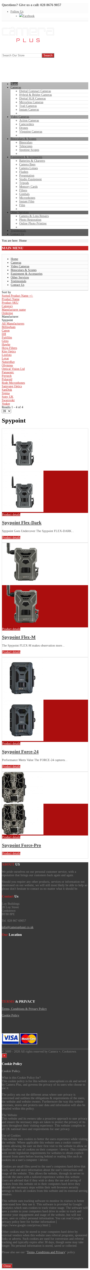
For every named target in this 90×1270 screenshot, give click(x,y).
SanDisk (7, 389)
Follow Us (16, 11)
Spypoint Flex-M (19, 637)
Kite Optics (9, 351)
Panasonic (8, 372)
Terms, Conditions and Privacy (46, 1252)
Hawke (6, 344)
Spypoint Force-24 (20, 751)
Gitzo (5, 341)
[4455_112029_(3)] (22, 833)
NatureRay (8, 362)
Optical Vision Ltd (13, 369)
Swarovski (8, 400)
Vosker (6, 403)
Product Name (10, 299)
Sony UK (7, 396)
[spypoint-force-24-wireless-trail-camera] (22, 740)
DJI (4, 334)
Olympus (7, 365)
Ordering (7, 313)
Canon (6, 330)
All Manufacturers (13, 323)
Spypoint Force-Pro (21, 845)
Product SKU (10, 302)
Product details (11, 514)
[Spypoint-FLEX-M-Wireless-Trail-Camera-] (22, 625)
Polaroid (7, 379)
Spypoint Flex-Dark (22, 522)
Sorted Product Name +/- (17, 295)
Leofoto (7, 355)
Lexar (5, 358)
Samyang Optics (12, 386)
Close (7, 1266)
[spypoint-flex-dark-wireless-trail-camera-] (22, 511)
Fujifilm (7, 337)
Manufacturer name (14, 309)
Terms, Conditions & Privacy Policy (24, 1009)
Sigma (6, 393)
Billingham (9, 327)
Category (7, 306)
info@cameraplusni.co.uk (17, 927)
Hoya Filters (9, 348)
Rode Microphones (13, 382)
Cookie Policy (10, 1015)
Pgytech (7, 375)
